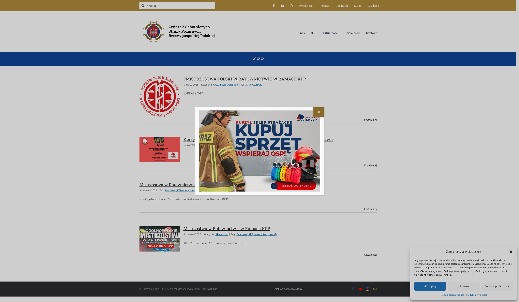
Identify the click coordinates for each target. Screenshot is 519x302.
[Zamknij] (318, 112)
